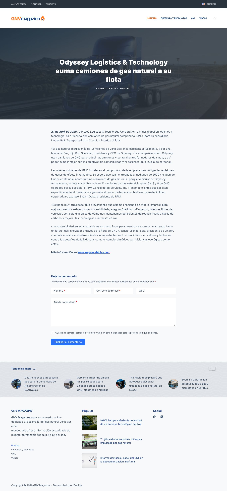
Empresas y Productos (174, 18)
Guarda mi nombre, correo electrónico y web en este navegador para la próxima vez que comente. (106, 332)
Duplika (77, 485)
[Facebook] (154, 416)
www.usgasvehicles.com (94, 252)
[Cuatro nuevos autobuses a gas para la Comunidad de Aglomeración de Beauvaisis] (16, 384)
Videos (203, 18)
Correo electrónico (108, 290)
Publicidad (36, 4)
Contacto (51, 4)
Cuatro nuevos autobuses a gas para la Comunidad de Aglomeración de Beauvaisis (41, 383)
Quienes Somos (18, 4)
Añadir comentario (65, 302)
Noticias (152, 18)
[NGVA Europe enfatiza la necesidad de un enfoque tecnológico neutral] (89, 422)
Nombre (59, 290)
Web (141, 290)
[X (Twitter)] (162, 416)
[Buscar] (215, 18)
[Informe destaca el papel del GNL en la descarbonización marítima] (89, 460)
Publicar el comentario (68, 341)
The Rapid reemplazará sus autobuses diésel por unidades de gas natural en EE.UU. (145, 383)
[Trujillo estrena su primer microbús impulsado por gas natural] (89, 441)
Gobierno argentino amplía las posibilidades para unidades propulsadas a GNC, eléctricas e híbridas (93, 383)
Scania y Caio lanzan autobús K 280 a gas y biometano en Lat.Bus (195, 383)
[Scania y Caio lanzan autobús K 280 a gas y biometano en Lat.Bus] (173, 384)
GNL (193, 18)
